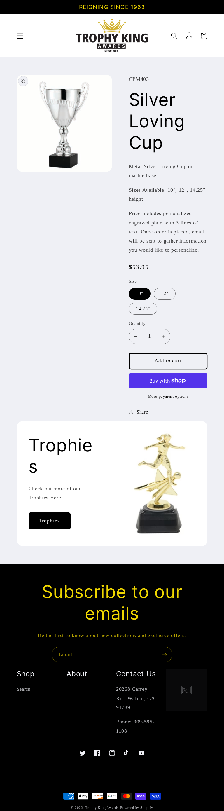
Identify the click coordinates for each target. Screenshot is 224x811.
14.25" (143, 308)
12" (164, 293)
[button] (20, 35)
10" (140, 293)
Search (24, 689)
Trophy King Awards (102, 808)
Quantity (137, 323)
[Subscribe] (164, 654)
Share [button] (142, 411)
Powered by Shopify (136, 808)
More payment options (168, 396)
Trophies (49, 521)
